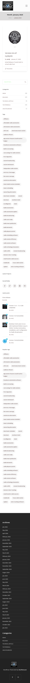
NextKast (6, 200)
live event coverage (9, 176)
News (4, 93)
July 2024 (5, 576)
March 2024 (5, 586)
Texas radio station (18, 263)
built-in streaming (8, 149)
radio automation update (10, 212)
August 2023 (6, 602)
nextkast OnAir (16, 200)
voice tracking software (17, 267)
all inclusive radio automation (12, 127)
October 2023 (6, 596)
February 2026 (6, 537)
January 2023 (6, 618)
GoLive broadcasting (9, 161)
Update (6, 267)
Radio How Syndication (10, 224)
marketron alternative (10, 180)
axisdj (8, 59)
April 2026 (5, 534)
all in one (6, 131)
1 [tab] (14, 46)
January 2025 (6, 560)
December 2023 (6, 592)
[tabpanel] (14, 37)
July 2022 (5, 628)
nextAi (20, 196)
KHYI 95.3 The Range (9, 173)
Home (10, 18)
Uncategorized (7, 109)
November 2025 (6, 543)
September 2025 (7, 547)
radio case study (8, 220)
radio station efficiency (10, 239)
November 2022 (6, 622)
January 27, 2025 (16, 59)
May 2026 (5, 530)
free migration (8, 157)
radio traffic (7, 251)
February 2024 (6, 589)
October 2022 (6, 625)
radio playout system (9, 231)
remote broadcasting (19, 251)
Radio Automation (8, 208)
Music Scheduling (8, 188)
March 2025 (5, 553)
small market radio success (11, 259)
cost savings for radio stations (12, 153)
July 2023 (5, 605)
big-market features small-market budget (13, 140)
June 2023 (5, 609)
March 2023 (5, 615)
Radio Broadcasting (9, 216)
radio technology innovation (11, 247)
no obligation (7, 204)
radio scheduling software (11, 235)
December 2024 (6, 563)
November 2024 (6, 566)
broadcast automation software (12, 145)
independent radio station (11, 169)
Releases (9, 69)
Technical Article (8, 101)
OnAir (15, 204)
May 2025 (5, 550)
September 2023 (7, 599)
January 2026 (6, 540)
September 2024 (7, 569)
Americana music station (18, 131)
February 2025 (6, 556)
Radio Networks (8, 227)
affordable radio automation (11, 123)
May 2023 (5, 612)
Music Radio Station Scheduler (12, 184)
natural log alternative (10, 192)
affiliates (6, 119)
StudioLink (6, 263)
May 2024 (5, 582)
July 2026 (5, 527)
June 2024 (5, 579)
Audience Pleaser (8, 135)
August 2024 (6, 573)
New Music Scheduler (9, 196)
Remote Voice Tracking (10, 255)
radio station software (10, 243)
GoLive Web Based (9, 165)
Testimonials (6, 105)
